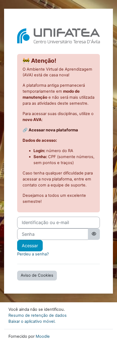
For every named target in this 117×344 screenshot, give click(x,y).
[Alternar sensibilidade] (94, 234)
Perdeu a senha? (33, 254)
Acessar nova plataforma (53, 130)
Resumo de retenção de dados (37, 315)
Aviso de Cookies (37, 275)
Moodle (43, 336)
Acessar (30, 245)
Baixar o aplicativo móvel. (32, 321)
